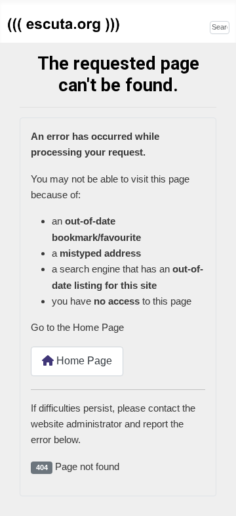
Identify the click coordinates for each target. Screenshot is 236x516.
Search (194, 26)
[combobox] (219, 27)
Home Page (83, 360)
